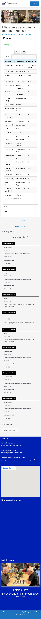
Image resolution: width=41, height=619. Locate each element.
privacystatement (20, 614)
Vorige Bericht (20, 221)
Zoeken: (8, 57)
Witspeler (8, 61)
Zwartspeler (20, 61)
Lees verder (20, 597)
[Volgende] (35, 237)
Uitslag (30, 61)
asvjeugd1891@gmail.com (13, 452)
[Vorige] (6, 237)
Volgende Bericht (20, 226)
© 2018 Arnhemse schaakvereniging (12, 612)
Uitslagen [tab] (7, 44)
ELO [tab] (5, 207)
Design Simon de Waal (32, 612)
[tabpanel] (20, 125)
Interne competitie (9, 34)
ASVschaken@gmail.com (13, 445)
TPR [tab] (5, 211)
